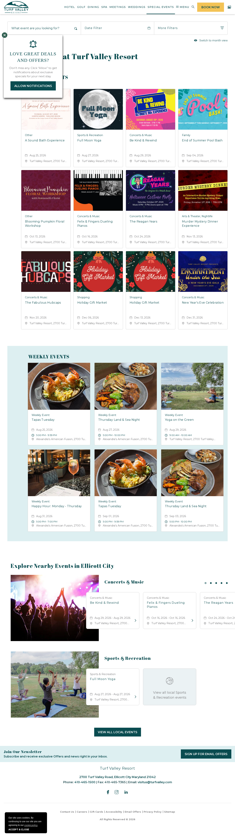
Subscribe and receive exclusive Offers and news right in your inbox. (55, 756)
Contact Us (67, 811)
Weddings (136, 7)
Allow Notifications (33, 86)
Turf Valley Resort (117, 768)
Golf (81, 7)
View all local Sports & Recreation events (169, 695)
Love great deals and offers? (33, 57)
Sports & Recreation (127, 658)
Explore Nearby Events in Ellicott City (62, 565)
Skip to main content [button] (20, 3)
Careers (82, 811)
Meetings (117, 7)
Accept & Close (18, 829)
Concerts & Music (124, 582)
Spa (104, 7)
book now (210, 7)
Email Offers (133, 811)
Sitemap (169, 811)
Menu (184, 7)
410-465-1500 (84, 782)
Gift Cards (96, 811)
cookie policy (31, 825)
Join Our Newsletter (23, 751)
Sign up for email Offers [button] (208, 755)
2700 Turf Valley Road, (117, 777)
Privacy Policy (153, 811)
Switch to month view (211, 40)
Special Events (161, 7)
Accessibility (114, 811)
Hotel (69, 7)
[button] (117, 732)
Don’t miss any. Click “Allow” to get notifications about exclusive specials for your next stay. (33, 72)
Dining (93, 7)
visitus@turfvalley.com (155, 782)
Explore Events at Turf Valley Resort (72, 56)
